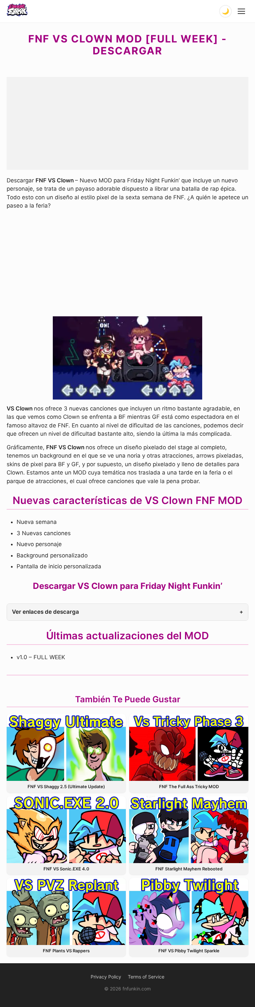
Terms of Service (146, 976)
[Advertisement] (127, 123)
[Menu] (241, 11)
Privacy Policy (106, 976)
